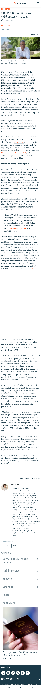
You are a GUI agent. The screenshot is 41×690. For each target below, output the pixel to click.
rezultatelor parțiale (18, 229)
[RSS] (18, 673)
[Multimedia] (20, 687)
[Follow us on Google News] (23, 673)
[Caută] (32, 687)
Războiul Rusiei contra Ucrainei (15, 561)
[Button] (35, 34)
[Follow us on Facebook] (3, 673)
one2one (8, 578)
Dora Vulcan (5, 25)
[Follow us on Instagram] (13, 673)
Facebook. (29, 269)
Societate (5, 9)
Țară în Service (11, 570)
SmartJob (8, 587)
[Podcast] (9, 687)
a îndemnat (19, 142)
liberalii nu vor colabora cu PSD (13, 153)
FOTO (6, 595)
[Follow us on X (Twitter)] (28, 673)
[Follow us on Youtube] (8, 673)
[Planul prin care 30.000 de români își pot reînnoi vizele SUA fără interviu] (20, 628)
